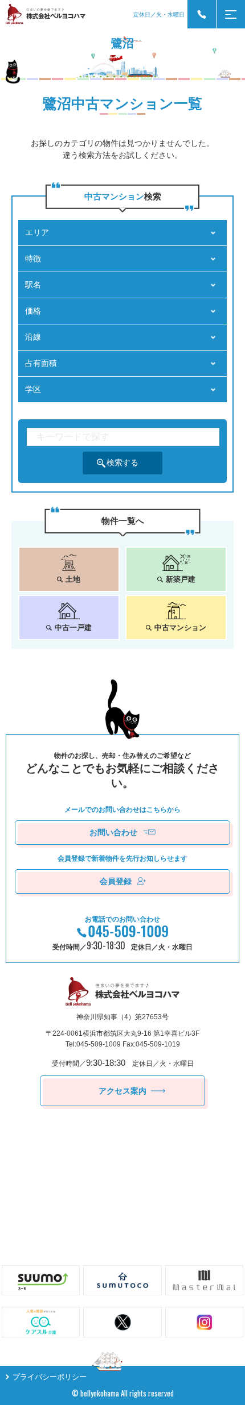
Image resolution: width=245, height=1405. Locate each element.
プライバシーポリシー (50, 1377)
